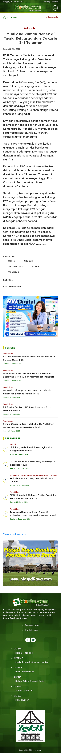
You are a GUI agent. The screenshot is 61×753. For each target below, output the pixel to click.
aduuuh (28, 261)
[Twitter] (33, 640)
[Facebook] (27, 640)
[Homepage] (28, 8)
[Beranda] (4, 17)
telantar (13, 272)
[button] (55, 7)
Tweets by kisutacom (15, 534)
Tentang (46, 2)
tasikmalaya (15, 266)
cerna (11, 261)
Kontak (55, 2)
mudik (35, 266)
